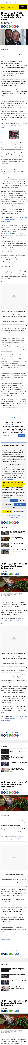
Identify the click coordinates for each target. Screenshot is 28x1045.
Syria (11, 418)
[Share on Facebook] (2, 26)
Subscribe (21, 435)
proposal (8, 233)
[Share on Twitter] (4, 26)
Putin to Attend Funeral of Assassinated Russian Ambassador (14, 565)
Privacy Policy (14, 437)
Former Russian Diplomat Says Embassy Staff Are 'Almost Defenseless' (14, 125)
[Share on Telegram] (7, 26)
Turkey (16, 418)
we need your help (10, 479)
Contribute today (23, 7)
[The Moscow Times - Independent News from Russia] (9, 2)
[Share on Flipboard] (15, 26)
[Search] (24, 2)
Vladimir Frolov (8, 22)
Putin (11, 732)
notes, (7, 193)
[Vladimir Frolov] (2, 23)
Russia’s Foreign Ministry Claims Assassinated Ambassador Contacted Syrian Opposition (14, 718)
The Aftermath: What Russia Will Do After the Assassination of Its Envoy (13, 16)
